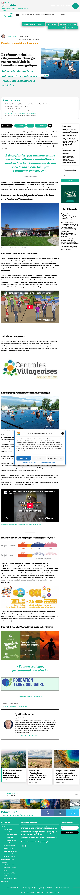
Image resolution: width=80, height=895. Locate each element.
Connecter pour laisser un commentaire (14, 706)
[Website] (36, 735)
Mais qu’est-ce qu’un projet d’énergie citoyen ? (22, 113)
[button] (63, 433)
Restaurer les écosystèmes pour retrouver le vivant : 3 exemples (69, 151)
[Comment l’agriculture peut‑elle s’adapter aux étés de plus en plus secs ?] (40, 759)
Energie (45, 75)
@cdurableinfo (12, 793)
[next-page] (25, 846)
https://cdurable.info (21, 718)
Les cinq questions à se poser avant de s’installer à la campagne (70, 248)
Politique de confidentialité (47, 462)
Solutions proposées (14, 108)
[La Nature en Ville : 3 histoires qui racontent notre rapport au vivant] (13, 759)
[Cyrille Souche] (3, 36)
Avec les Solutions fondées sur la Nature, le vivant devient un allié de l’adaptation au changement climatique (70, 142)
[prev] (74, 15)
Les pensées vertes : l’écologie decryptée (35, 842)
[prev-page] (22, 846)
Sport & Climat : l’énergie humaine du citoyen (22, 115)
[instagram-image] (5, 804)
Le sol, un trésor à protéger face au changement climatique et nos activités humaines (69, 159)
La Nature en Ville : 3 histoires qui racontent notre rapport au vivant (13, 774)
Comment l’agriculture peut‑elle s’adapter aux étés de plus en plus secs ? (38, 775)
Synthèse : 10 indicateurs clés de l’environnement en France (39, 838)
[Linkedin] (18, 735)
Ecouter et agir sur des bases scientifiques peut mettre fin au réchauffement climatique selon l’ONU (39, 827)
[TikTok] (29, 735)
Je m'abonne (70, 180)
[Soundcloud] (25, 735)
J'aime (47, 810)
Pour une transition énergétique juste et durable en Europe (21, 524)
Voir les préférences (55, 458)
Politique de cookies (29, 462)
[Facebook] (15, 735)
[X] (32, 735)
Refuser (39, 458)
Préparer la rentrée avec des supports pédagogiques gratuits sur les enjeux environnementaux (70, 132)
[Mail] (22, 735)
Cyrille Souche (11, 36)
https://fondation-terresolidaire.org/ (30, 696)
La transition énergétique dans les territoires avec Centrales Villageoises (30, 104)
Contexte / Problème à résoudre (17, 106)
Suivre (77, 794)
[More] (50, 126)
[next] (77, 15)
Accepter (23, 458)
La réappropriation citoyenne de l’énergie (21, 111)
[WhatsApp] (39, 735)
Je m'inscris (69, 832)
